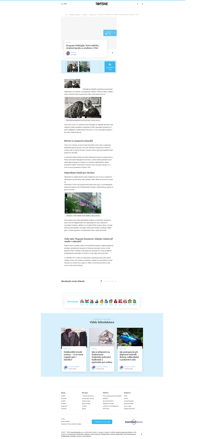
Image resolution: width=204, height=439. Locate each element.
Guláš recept (86, 401)
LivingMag (73, 436)
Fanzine (112, 434)
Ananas (84, 406)
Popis (125, 396)
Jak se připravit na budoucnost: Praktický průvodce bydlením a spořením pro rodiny (102, 357)
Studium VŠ (92, 15)
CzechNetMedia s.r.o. (76, 432)
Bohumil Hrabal (128, 404)
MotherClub (80, 434)
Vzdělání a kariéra (74, 15)
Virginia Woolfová (129, 409)
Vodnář (111, 305)
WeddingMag (65, 436)
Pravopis (63, 398)
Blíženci (135, 305)
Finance (94, 349)
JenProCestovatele (130, 434)
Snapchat (64, 406)
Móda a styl (67, 349)
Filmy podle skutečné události (112, 396)
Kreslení (63, 404)
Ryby (96, 305)
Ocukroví (79, 436)
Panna (82, 305)
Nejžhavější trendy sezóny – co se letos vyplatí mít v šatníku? (73, 356)
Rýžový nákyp (86, 404)
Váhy (115, 305)
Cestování (123, 349)
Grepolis (63, 409)
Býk (87, 305)
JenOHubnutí (87, 436)
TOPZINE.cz (66, 15)
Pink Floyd (106, 409)
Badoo (84, 409)
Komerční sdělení (74, 367)
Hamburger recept (88, 398)
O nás (63, 419)
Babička (105, 398)
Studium (84, 15)
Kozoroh (92, 305)
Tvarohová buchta (88, 396)
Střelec (101, 305)
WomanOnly (72, 434)
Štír (106, 305)
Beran (120, 305)
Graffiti (63, 401)
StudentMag (119, 434)
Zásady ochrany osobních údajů (71, 424)
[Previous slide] (64, 66)
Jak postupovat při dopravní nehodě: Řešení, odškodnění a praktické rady (129, 356)
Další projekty (65, 421)
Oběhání (87, 434)
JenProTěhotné (95, 434)
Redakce (73, 52)
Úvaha (126, 398)
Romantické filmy (108, 401)
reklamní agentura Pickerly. (124, 432)
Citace (63, 396)
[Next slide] (101, 66)
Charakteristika (129, 401)
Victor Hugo (127, 406)
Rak (130, 305)
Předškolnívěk (105, 434)
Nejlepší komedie (108, 404)
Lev (125, 305)
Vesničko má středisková (110, 406)
